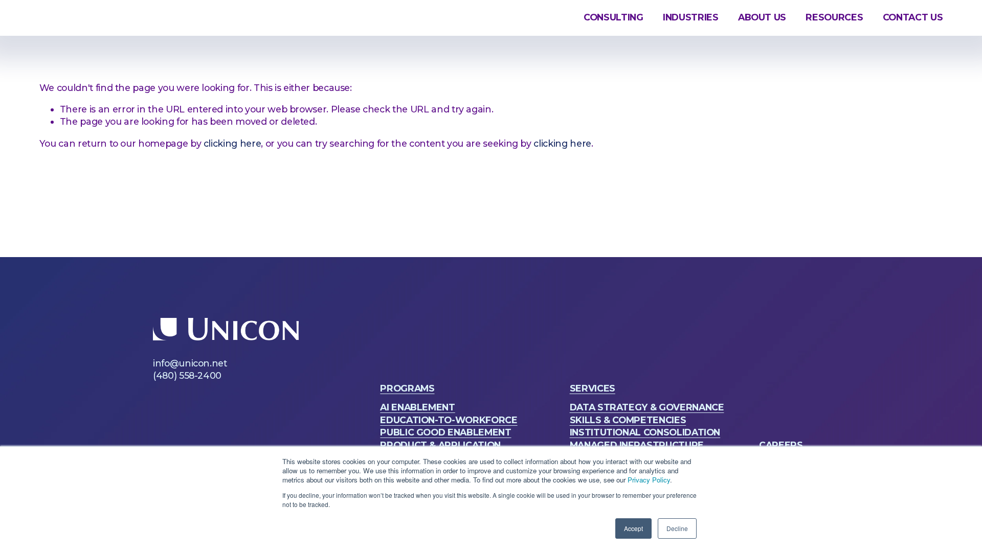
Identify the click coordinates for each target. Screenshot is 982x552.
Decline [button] (677, 528)
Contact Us (913, 17)
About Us (762, 17)
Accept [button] (633, 528)
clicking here (232, 143)
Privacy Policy (649, 480)
